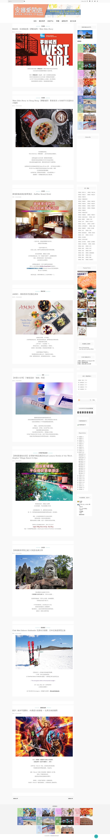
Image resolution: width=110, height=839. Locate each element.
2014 (80, 478)
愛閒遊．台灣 (81, 221)
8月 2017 (81, 461)
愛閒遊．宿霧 (92, 226)
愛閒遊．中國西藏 (82, 214)
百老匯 (43, 26)
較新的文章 (15, 798)
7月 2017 (81, 463)
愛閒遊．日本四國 (82, 237)
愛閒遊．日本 (81, 234)
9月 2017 (81, 459)
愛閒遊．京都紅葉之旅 (82, 217)
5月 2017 (81, 466)
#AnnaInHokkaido (54, 691)
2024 (80, 440)
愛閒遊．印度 (89, 219)
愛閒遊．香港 (81, 259)
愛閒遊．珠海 (81, 252)
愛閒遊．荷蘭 (81, 255)
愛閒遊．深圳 (88, 248)
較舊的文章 (70, 798)
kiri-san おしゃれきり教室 (84, 505)
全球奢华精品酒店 (43, 453)
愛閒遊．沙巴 (88, 246)
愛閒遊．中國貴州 (91, 214)
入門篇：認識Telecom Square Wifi (86, 361)
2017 (80, 452)
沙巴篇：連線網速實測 (82, 362)
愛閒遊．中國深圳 (91, 203)
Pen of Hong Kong (84, 347)
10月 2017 (81, 457)
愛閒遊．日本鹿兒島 (82, 243)
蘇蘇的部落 (81, 514)
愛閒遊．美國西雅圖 (90, 252)
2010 (80, 486)
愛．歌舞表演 (81, 384)
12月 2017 (81, 454)
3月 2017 (81, 470)
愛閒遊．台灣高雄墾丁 (82, 226)
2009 (80, 487)
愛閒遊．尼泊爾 (91, 228)
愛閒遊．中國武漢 (91, 201)
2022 (80, 443)
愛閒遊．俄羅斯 (81, 219)
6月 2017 (81, 464)
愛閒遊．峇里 (81, 230)
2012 (80, 482)
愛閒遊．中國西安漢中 (82, 212)
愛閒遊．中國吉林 (91, 194)
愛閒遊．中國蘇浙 (82, 210)
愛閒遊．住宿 (92, 217)
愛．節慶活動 (81, 387)
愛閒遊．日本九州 (89, 234)
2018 (80, 450)
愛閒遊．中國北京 (82, 194)
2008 (80, 489)
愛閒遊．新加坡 (91, 232)
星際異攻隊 (43, 707)
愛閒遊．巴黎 (88, 230)
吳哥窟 (43, 191)
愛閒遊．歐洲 (81, 246)
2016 (80, 475)
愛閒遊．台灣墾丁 (91, 223)
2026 (80, 436)
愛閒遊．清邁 (81, 250)
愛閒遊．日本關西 (91, 241)
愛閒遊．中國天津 (82, 196)
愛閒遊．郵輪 (88, 257)
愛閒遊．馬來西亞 (89, 259)
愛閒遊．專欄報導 (82, 228)
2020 (80, 447)
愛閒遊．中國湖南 (82, 205)
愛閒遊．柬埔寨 (91, 243)
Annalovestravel (54, 835)
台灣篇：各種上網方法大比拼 (84, 364)
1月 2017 (81, 473)
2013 (80, 480)
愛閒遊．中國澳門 (91, 205)
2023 (80, 442)
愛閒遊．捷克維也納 (82, 232)
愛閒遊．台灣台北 (82, 223)
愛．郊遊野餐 (81, 389)
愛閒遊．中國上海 (91, 192)
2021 (80, 445)
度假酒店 (43, 627)
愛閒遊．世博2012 (82, 192)
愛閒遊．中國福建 (91, 208)
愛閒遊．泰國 (81, 248)
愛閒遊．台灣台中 (89, 221)
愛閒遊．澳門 (88, 250)
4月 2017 (81, 468)
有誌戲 (80, 501)
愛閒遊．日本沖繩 (82, 241)
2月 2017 (81, 471)
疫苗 (43, 375)
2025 (80, 438)
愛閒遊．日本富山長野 (82, 239)
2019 (80, 449)
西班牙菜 (43, 291)
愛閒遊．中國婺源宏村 (82, 199)
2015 (80, 477)
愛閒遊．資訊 (88, 255)
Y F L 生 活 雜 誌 (83, 508)
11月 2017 (81, 456)
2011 (80, 484)
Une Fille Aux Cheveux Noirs (86, 349)
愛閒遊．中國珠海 (82, 208)
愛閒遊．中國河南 (82, 203)
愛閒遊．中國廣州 (82, 201)
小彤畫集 (81, 511)
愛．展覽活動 (81, 382)
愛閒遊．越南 (81, 257)
